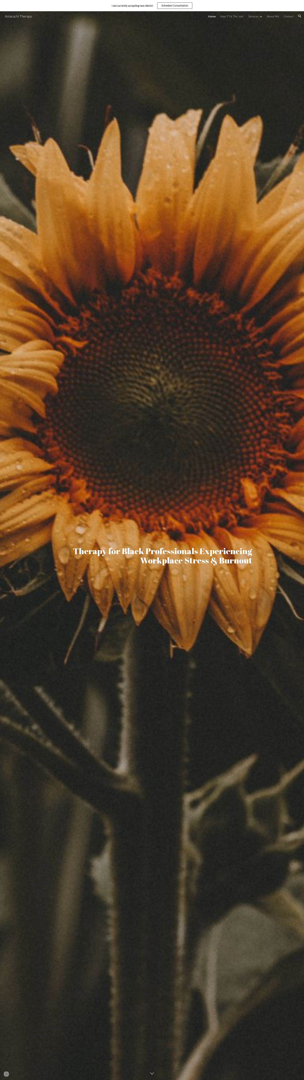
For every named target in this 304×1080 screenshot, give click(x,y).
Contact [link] (288, 16)
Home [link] (212, 16)
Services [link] (253, 16)
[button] (300, 16)
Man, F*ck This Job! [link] (232, 16)
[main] (152, 545)
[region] (152, 5)
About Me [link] (273, 16)
